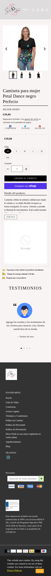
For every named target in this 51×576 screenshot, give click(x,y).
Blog (8, 446)
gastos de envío (31, 119)
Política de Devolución (16, 429)
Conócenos (11, 407)
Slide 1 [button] (21, 348)
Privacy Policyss (14, 570)
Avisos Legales (12, 411)
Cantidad (7, 163)
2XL (7, 157)
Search (9, 398)
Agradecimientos (13, 442)
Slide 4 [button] (29, 348)
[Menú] (47, 10)
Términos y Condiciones (17, 416)
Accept (39, 571)
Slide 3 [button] (27, 348)
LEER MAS (10, 217)
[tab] (21, 348)
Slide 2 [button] (24, 348)
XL (42, 151)
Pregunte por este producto (16, 278)
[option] (13, 75)
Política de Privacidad (15, 425)
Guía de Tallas (12, 402)
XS (8, 151)
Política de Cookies (14, 420)
